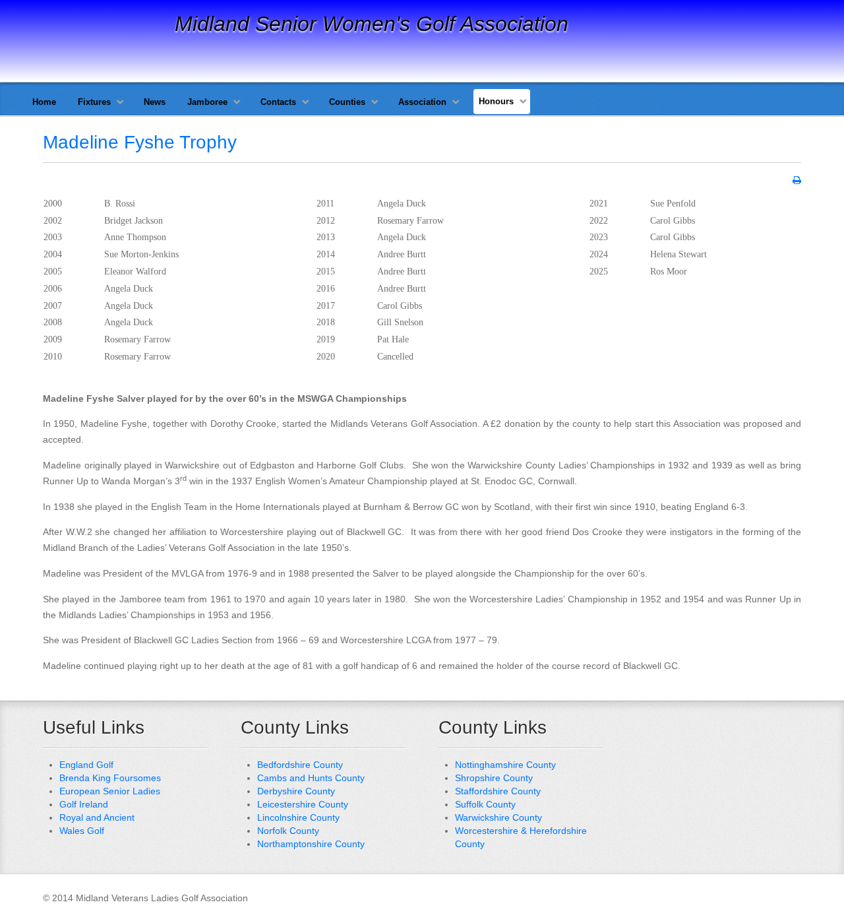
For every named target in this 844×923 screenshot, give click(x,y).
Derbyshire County (296, 791)
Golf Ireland (83, 804)
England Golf (86, 764)
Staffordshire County (498, 791)
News (155, 102)
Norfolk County (288, 830)
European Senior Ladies (109, 791)
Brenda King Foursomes (110, 778)
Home (44, 102)
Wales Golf (81, 830)
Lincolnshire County (298, 817)
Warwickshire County (498, 817)
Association (422, 102)
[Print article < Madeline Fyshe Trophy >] (797, 180)
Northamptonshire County (311, 844)
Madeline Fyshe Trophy (140, 142)
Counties (347, 102)
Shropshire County (494, 778)
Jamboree (207, 102)
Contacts (278, 102)
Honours (496, 101)
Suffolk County (485, 804)
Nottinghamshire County (505, 764)
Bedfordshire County (300, 764)
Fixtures (94, 102)
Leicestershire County (302, 804)
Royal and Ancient (97, 817)
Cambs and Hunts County (311, 778)
